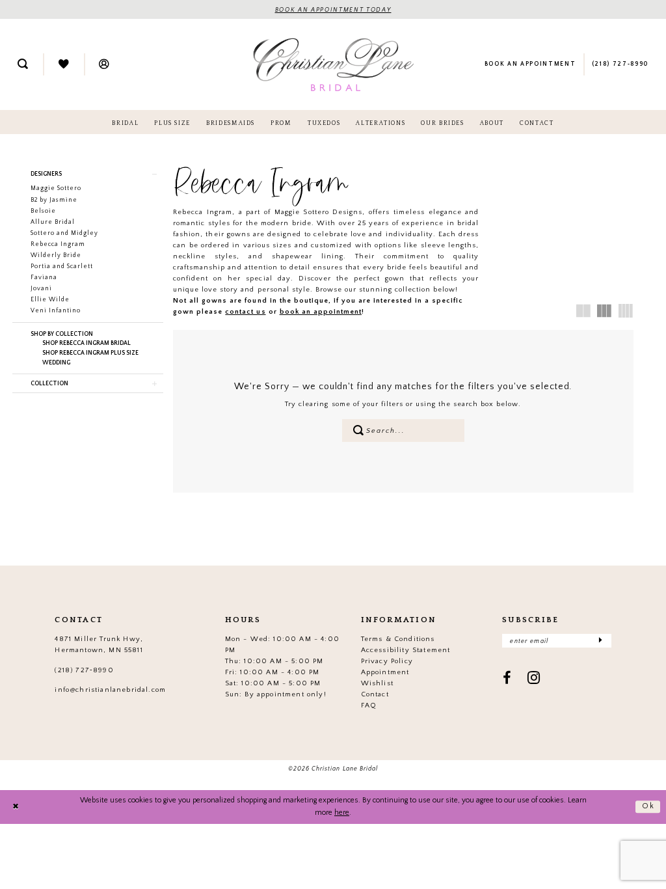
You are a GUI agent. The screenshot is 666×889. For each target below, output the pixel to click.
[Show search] (23, 64)
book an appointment (321, 312)
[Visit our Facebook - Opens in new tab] (507, 679)
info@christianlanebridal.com (110, 690)
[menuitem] (23, 64)
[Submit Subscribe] (600, 641)
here (341, 812)
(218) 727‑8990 (84, 670)
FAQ (369, 705)
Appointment (385, 672)
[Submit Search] (358, 430)
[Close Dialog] (15, 806)
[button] (104, 64)
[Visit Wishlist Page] (63, 64)
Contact (375, 694)
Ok (648, 806)
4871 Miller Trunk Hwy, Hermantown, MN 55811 (99, 644)
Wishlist (377, 683)
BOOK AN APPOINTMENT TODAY (333, 10)
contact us (245, 312)
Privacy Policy (387, 661)
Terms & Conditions (398, 639)
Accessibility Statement (406, 650)
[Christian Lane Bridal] (333, 64)
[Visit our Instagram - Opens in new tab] (534, 679)
